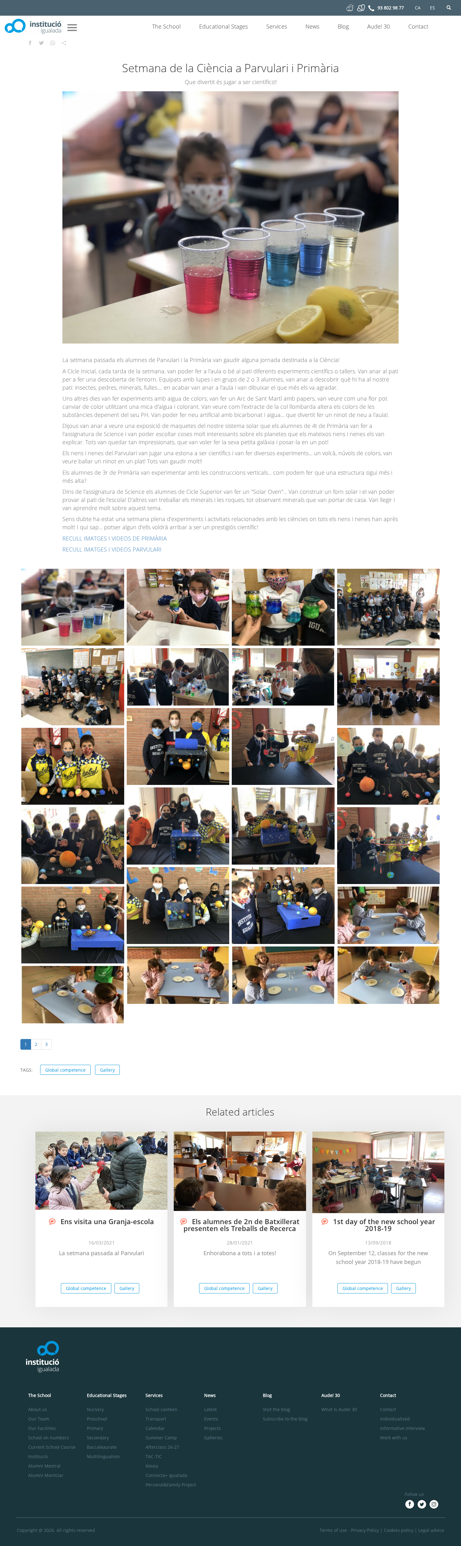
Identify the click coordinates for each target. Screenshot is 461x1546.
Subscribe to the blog (285, 1419)
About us (37, 1409)
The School (166, 26)
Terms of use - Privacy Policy (349, 1530)
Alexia (152, 1466)
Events (211, 1419)
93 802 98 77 (391, 8)
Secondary (98, 1438)
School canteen (162, 1409)
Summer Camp (161, 1438)
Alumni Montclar (45, 1475)
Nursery (95, 1409)
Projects (212, 1428)
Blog (343, 26)
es (432, 8)
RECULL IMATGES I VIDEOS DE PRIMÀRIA (114, 538)
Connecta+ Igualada (166, 1475)
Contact (418, 26)
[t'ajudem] (350, 7)
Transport (156, 1419)
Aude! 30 (378, 26)
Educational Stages (223, 26)
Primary (95, 1428)
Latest (210, 1409)
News (312, 26)
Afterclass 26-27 (162, 1447)
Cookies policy (398, 1530)
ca (418, 8)
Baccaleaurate (102, 1447)
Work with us (393, 1438)
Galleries (213, 1438)
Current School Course (52, 1447)
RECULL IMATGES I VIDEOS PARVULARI (112, 549)
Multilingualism (103, 1456)
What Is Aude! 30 (339, 1409)
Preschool (97, 1419)
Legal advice (431, 1530)
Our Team (38, 1419)
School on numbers (48, 1438)
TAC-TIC (154, 1456)
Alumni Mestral (44, 1466)
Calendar (155, 1428)
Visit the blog (276, 1409)
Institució (38, 1456)
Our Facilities (42, 1428)
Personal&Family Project (171, 1485)
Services (276, 26)
